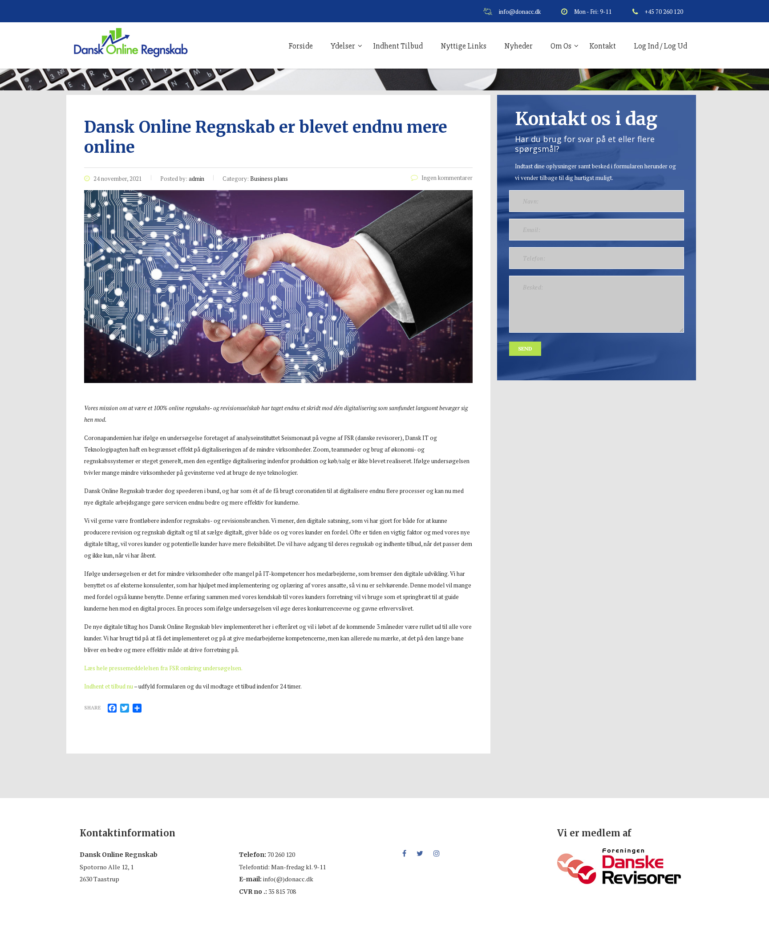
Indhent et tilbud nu (108, 686)
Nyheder (518, 46)
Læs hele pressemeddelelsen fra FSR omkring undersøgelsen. (163, 668)
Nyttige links (463, 46)
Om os (560, 46)
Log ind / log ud (660, 46)
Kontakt (602, 46)
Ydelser (343, 46)
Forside (300, 46)
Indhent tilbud (398, 46)
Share (92, 708)
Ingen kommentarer (447, 178)
